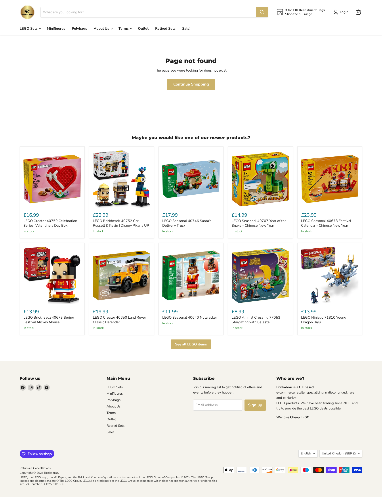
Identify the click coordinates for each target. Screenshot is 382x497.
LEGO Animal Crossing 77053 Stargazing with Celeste (256, 320)
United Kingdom (339, 453)
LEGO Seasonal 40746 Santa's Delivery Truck (187, 223)
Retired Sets (165, 28)
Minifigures (56, 28)
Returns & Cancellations (35, 468)
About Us (102, 28)
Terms (124, 28)
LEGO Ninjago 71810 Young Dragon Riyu (323, 320)
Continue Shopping (191, 84)
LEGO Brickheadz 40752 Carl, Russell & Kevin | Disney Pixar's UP (121, 223)
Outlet (143, 28)
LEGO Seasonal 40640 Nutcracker (189, 317)
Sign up (255, 405)
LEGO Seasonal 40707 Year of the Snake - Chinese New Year (259, 223)
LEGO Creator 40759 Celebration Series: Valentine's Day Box (50, 223)
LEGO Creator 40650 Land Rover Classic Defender (119, 320)
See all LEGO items (191, 344)
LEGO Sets (29, 28)
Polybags (79, 28)
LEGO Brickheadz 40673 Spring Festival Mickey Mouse (48, 320)
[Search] (262, 12)
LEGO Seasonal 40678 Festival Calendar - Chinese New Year (326, 223)
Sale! (186, 28)
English (306, 453)
